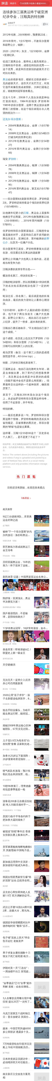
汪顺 (26, 212)
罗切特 (12, 159)
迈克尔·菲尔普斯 (12, 119)
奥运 (5, 79)
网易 (4, 3)
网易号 (13, 3)
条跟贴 (25, 497)
